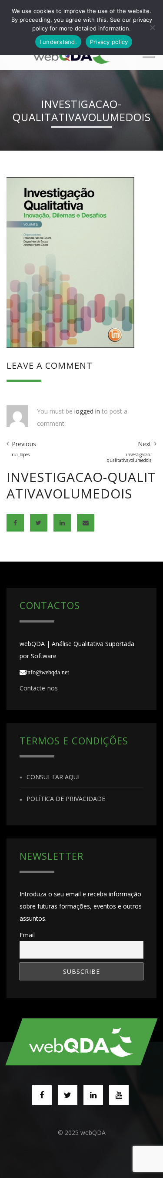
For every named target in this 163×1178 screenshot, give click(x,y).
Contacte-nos (39, 688)
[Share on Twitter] (38, 523)
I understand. (58, 41)
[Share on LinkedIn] (62, 523)
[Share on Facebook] (15, 523)
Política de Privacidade (66, 799)
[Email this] (85, 523)
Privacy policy (109, 41)
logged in (87, 411)
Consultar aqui (53, 777)
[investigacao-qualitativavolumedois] (70, 261)
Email (27, 935)
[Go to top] (82, 1041)
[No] (152, 27)
